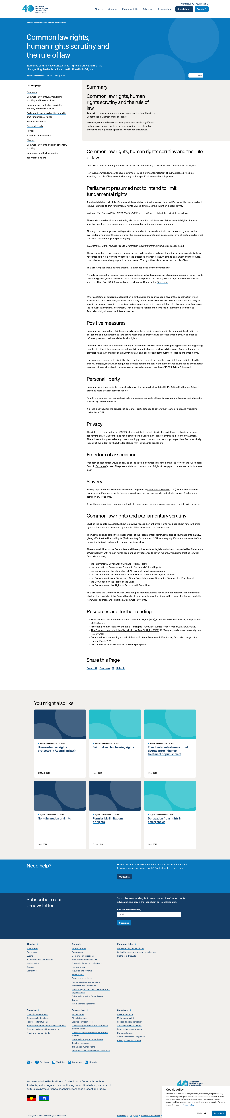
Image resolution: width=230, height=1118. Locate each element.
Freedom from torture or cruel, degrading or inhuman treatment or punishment (168, 750)
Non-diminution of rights (54, 818)
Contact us (186, 3)
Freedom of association (39, 135)
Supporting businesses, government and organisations (91, 991)
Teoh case (162, 282)
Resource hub (164, 9)
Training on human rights (38, 1032)
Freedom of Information (150, 1115)
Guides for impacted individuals (87, 963)
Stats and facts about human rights (43, 1029)
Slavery (30, 140)
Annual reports (79, 948)
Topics (75, 1000)
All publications (79, 1018)
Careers (30, 967)
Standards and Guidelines (84, 985)
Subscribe (124, 923)
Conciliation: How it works (129, 1025)
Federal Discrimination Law (84, 959)
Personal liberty (35, 126)
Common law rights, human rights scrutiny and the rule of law (44, 98)
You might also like (36, 157)
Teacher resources (80, 1043)
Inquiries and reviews (82, 970)
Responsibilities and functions (86, 981)
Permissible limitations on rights (108, 820)
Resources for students (37, 1021)
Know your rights (130, 9)
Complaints (183, 9)
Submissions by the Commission (87, 996)
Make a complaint (125, 1018)
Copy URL (92, 668)
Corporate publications (83, 955)
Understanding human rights (130, 948)
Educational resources (37, 1014)
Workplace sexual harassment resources (91, 1050)
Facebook (105, 668)
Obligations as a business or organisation (136, 952)
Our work (112, 9)
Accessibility (122, 1115)
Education (148, 9)
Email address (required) (129, 909)
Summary (32, 92)
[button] (195, 75)
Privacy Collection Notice (129, 1040)
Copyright (134, 1115)
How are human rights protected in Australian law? (57, 748)
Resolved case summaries (129, 1029)
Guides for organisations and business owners (90, 1034)
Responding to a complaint (129, 1021)
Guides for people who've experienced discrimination (90, 1027)
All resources (78, 1014)
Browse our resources (82, 1021)
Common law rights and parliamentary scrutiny (47, 146)
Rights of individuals (126, 955)
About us (99, 9)
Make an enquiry (125, 1014)
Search (200, 9)
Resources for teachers (37, 1018)
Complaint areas (125, 1032)
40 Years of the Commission (40, 959)
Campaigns (77, 952)
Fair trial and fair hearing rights (113, 747)
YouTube (60, 1062)
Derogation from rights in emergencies (165, 820)
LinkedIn (120, 668)
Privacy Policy (188, 1105)
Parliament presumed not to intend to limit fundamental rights (46, 115)
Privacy (30, 131)
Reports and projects (82, 978)
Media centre (33, 963)
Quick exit (201, 3)
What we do (32, 948)
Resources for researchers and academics (46, 1025)
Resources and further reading (43, 153)
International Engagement (84, 1003)
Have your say (78, 967)
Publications (78, 974)
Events (30, 955)
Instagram (77, 1062)
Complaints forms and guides (131, 1036)
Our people (32, 952)
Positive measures (36, 121)
